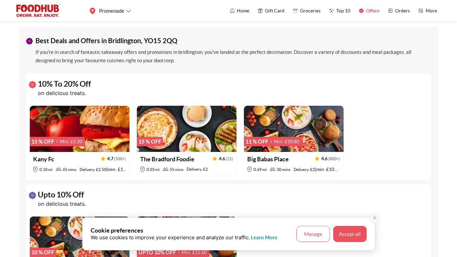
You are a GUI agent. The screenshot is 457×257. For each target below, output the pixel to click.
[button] (79, 140)
